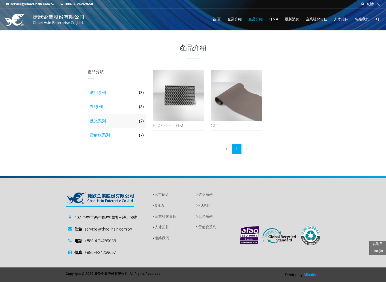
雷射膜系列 (100, 135)
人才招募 (341, 19)
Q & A (273, 19)
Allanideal (312, 274)
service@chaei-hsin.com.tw (31, 4)
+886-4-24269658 (78, 4)
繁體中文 (373, 4)
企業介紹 (234, 19)
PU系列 (96, 106)
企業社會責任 (316, 19)
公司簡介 (162, 194)
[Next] (246, 149)
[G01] (235, 95)
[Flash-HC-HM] (177, 95)
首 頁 (217, 19)
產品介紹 (255, 19)
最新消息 (292, 19)
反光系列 (98, 121)
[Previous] (226, 149)
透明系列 (98, 92)
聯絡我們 (362, 19)
